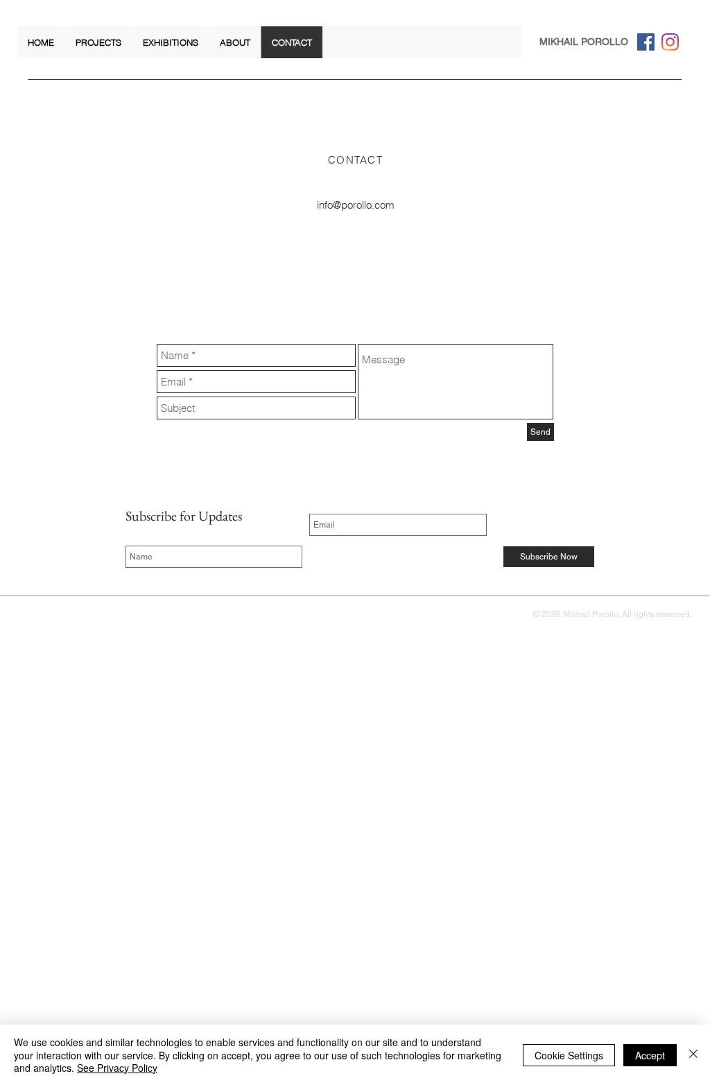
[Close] (693, 1055)
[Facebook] (646, 42)
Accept (650, 1055)
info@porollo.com (356, 204)
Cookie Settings (569, 1055)
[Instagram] (670, 42)
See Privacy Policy (117, 1068)
